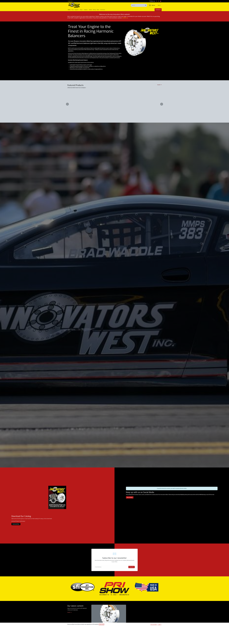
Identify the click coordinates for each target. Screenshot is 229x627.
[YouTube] (161, 1)
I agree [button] (159, 624)
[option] (114, 104)
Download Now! (15, 524)
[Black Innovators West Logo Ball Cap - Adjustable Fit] (126, 99)
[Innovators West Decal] (102, 99)
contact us (125, 18)
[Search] (145, 5)
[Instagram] (158, 1)
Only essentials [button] (153, 624)
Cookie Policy (101, 624)
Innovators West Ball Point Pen (150, 110)
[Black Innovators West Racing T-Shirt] (79, 99)
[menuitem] (69, 10)
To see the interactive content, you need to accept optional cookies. (172, 488)
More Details (129, 497)
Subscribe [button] (131, 567)
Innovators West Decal (102, 110)
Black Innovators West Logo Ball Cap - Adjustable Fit (126, 110)
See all (158, 84)
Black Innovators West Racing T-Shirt (79, 110)
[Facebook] (156, 1)
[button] (68, 104)
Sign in (159, 5)
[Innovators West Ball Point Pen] (149, 99)
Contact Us (158, 9)
